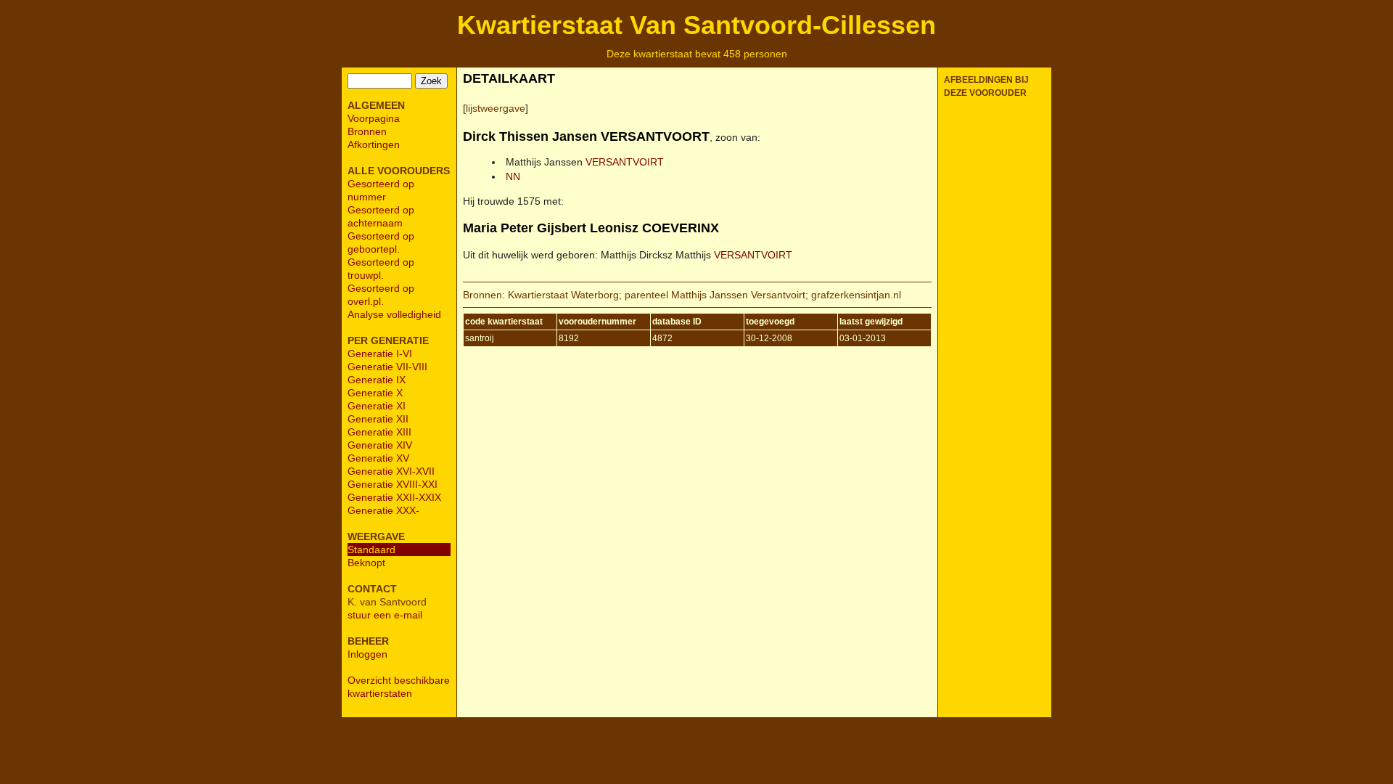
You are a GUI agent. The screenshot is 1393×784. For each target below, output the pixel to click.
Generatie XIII (379, 432)
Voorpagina (374, 118)
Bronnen (367, 131)
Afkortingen (374, 144)
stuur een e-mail (385, 615)
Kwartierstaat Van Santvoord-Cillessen (696, 25)
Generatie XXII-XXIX (394, 497)
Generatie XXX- (383, 510)
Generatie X (375, 393)
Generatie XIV (380, 445)
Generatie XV (378, 458)
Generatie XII (378, 419)
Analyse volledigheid (394, 314)
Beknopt (366, 562)
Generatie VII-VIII (387, 366)
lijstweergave (495, 108)
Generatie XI (377, 406)
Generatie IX (377, 379)
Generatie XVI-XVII (391, 471)
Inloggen (367, 654)
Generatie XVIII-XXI (392, 484)
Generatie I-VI (380, 353)
